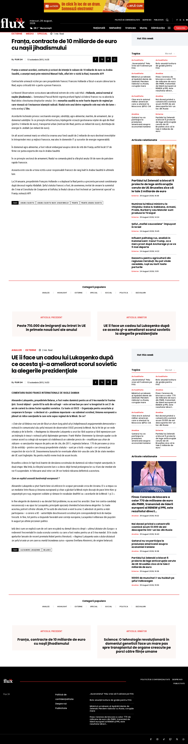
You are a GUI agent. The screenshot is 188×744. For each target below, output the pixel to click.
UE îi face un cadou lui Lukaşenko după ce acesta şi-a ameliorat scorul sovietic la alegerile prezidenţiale (136, 330)
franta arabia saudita (91, 203)
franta (75, 203)
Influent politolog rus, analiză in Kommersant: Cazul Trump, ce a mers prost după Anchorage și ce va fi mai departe (154, 242)
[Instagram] (180, 20)
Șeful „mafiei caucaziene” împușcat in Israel (154, 225)
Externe (17, 34)
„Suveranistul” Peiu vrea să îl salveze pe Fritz (142, 66)
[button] (167, 20)
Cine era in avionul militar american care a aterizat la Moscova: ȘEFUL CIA (141, 103)
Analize (159, 73)
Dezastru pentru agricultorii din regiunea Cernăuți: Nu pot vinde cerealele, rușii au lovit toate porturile (151, 262)
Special (42, 34)
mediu (30, 34)
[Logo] (8, 680)
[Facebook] (177, 20)
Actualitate (137, 60)
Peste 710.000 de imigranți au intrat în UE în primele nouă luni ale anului (51, 328)
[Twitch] (170, 739)
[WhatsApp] (114, 59)
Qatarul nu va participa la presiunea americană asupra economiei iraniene (141, 122)
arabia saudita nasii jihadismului (53, 203)
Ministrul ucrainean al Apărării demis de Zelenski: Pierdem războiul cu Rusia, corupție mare (142, 81)
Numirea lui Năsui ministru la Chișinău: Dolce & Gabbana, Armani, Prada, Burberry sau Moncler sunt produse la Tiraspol (154, 208)
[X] (183, 20)
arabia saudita (27, 203)
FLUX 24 (19, 59)
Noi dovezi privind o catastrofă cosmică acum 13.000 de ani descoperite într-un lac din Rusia (166, 104)
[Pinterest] (108, 59)
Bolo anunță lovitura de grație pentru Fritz (166, 66)
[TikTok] (164, 739)
